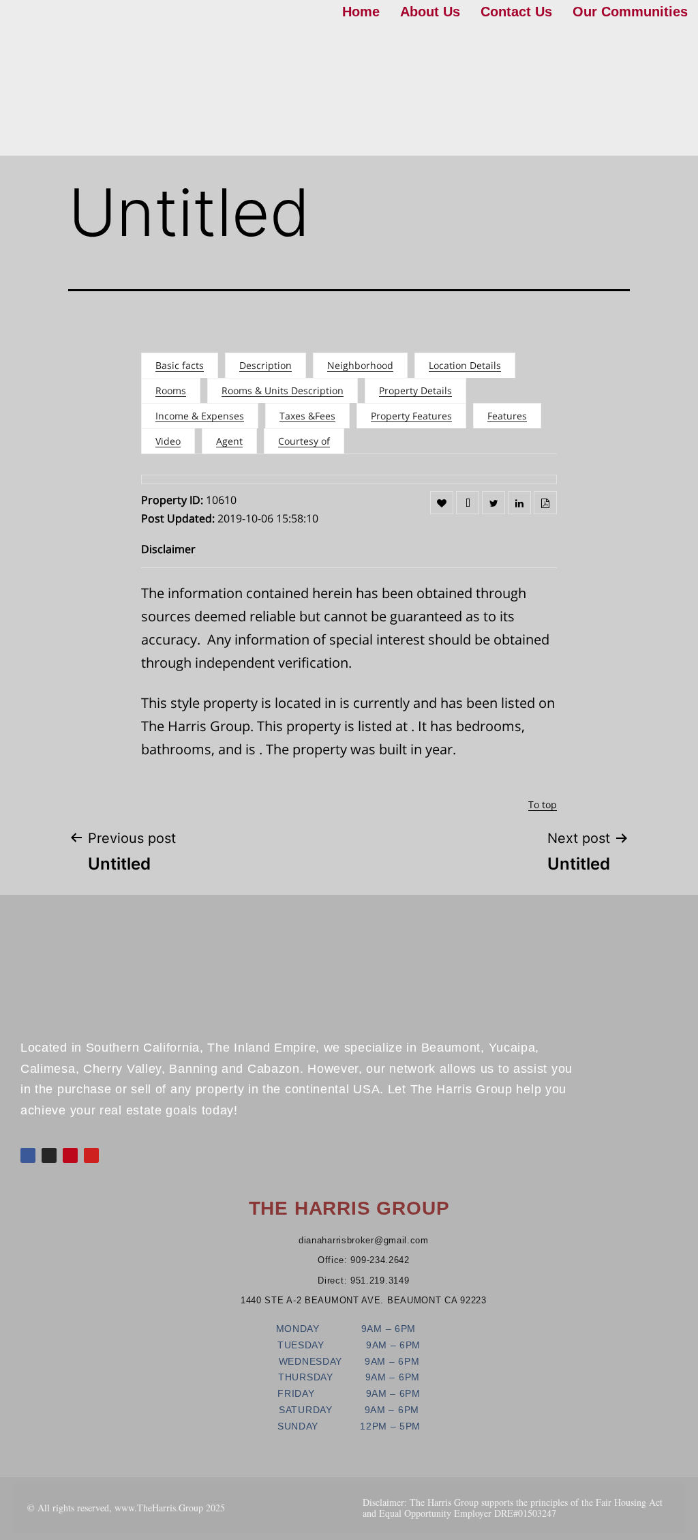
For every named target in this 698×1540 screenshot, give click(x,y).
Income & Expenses (199, 415)
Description (265, 365)
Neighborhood (360, 365)
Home (361, 11)
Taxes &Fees (307, 415)
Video (168, 440)
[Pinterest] (70, 1155)
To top (542, 804)
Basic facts (179, 365)
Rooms (170, 390)
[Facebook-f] (27, 1155)
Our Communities (630, 11)
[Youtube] (91, 1155)
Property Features (411, 415)
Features (507, 415)
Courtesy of (304, 440)
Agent (229, 440)
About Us (430, 11)
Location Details (465, 365)
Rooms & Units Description (283, 390)
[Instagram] (49, 1155)
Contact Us (516, 11)
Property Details (415, 390)
